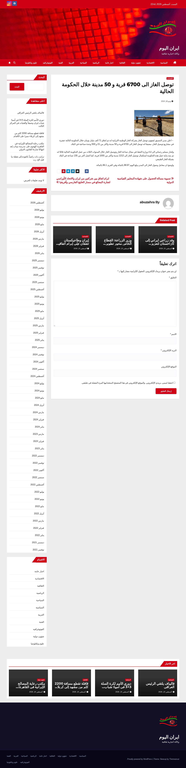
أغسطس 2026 (37, 202)
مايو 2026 (39, 224)
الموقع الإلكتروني (168, 366)
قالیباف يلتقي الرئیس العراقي (30, 113)
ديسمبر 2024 (38, 347)
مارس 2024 (38, 412)
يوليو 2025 (39, 296)
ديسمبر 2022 (38, 456)
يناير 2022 (39, 535)
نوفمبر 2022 (38, 463)
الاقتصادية (150, 63)
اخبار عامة (109, 63)
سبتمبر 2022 (38, 477)
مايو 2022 (39, 506)
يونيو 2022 (39, 499)
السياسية (163, 63)
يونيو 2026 (39, 217)
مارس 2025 (38, 325)
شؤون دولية (136, 63)
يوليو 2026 (39, 210)
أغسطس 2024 (37, 376)
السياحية (83, 63)
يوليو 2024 (39, 383)
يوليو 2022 (39, 492)
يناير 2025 (39, 340)
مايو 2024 (39, 398)
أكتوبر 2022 (38, 470)
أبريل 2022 (39, 513)
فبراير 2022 (38, 528)
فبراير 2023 (38, 441)
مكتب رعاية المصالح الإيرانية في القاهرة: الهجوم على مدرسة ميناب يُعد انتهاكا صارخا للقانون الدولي (27, 146)
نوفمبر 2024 (38, 354)
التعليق (172, 277)
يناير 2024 (39, 427)
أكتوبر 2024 (38, 362)
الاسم (173, 334)
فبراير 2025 (38, 333)
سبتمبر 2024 (38, 369)
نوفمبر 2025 (38, 268)
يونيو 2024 (39, 390)
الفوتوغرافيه (48, 63)
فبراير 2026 (38, 246)
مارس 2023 (38, 434)
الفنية (61, 63)
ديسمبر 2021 (38, 542)
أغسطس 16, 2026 (122, 692)
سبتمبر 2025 (38, 282)
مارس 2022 (38, 521)
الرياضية (96, 63)
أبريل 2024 (39, 405)
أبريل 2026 (39, 231)
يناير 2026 (39, 253)
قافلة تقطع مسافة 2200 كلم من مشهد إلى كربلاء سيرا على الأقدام (71, 687)
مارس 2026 (38, 239)
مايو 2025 (39, 311)
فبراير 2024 (38, 419)
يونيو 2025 (39, 304)
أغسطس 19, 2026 (165, 692)
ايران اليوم (169, 48)
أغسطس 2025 (37, 289)
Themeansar (174, 759)
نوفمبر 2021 (38, 550)
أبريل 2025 (39, 318)
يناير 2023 (39, 448)
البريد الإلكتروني (168, 350)
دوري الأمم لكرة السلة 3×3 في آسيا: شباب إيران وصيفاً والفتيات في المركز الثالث (27, 123)
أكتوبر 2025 (38, 275)
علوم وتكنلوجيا (31, 63)
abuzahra (147, 202)
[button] (14, 63)
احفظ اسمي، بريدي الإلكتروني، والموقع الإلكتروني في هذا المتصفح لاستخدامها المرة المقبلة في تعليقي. (127, 383)
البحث (42, 77)
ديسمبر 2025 (38, 260)
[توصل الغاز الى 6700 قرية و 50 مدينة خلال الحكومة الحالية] (154, 123)
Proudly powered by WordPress (140, 759)
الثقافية (122, 63)
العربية (71, 63)
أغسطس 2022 (37, 484)
